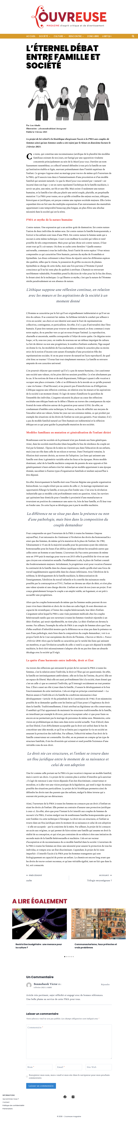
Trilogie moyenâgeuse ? (99, 878)
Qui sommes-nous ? (11, 1099)
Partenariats (8, 1109)
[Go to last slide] (17, 931)
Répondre (105, 984)
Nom (30, 1067)
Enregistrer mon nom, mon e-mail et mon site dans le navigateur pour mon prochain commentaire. (69, 1076)
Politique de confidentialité (13, 1105)
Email (61, 1067)
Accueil (31, 36)
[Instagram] (73, 1097)
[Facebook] (65, 1097)
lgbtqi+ (107, 36)
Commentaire (35, 1027)
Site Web (91, 1067)
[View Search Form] (133, 36)
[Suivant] (121, 931)
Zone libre (93, 36)
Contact (6, 1102)
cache (34, 878)
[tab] (64, 956)
